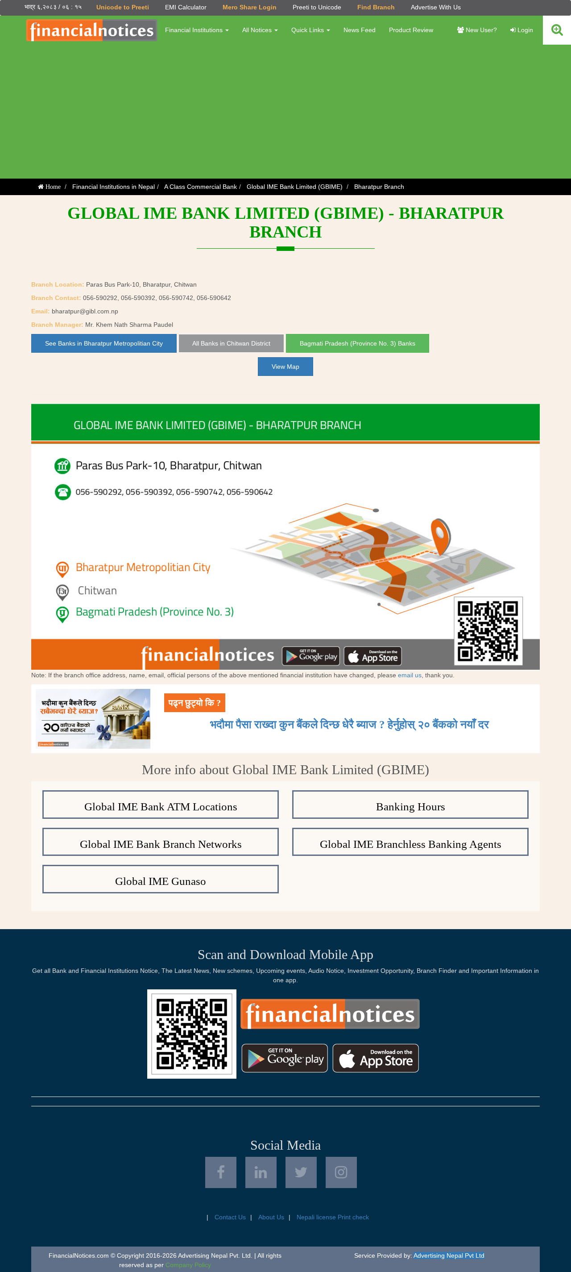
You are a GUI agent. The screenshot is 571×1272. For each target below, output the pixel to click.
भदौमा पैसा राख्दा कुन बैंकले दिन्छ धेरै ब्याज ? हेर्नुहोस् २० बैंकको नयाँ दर (349, 724)
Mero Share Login (250, 7)
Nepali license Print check (333, 1217)
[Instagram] (341, 1172)
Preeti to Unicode (317, 7)
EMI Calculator (186, 7)
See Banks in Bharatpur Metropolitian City (104, 343)
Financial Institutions (194, 29)
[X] (301, 1172)
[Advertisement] (285, 111)
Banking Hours (410, 807)
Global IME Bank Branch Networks (161, 844)
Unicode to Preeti (122, 7)
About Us (271, 1217)
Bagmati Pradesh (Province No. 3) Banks (357, 343)
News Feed (359, 29)
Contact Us (230, 1217)
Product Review (411, 29)
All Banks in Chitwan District (231, 343)
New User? (480, 29)
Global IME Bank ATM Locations (160, 807)
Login (524, 29)
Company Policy (188, 1264)
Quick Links (308, 29)
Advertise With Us (436, 7)
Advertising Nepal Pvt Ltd (449, 1255)
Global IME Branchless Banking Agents (410, 844)
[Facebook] (220, 1172)
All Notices (257, 29)
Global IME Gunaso (160, 881)
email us (410, 675)
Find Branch (376, 7)
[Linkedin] (261, 1172)
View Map (285, 366)
